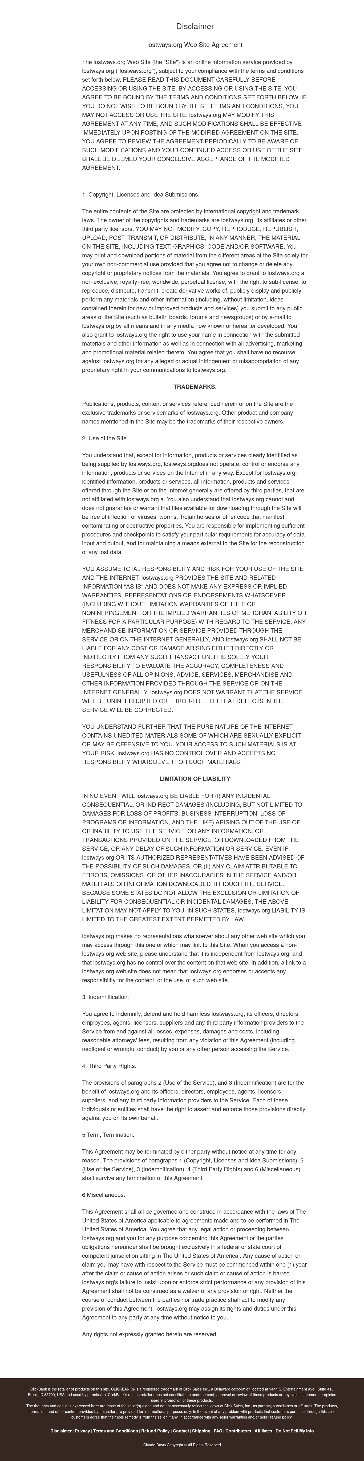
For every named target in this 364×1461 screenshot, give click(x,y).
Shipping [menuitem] (201, 1431)
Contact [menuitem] (181, 1431)
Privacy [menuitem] (82, 1431)
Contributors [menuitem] (238, 1431)
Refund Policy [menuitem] (155, 1431)
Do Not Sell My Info (295, 1431)
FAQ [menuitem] (218, 1431)
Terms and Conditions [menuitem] (115, 1431)
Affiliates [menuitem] (263, 1431)
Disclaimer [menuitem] (61, 1431)
